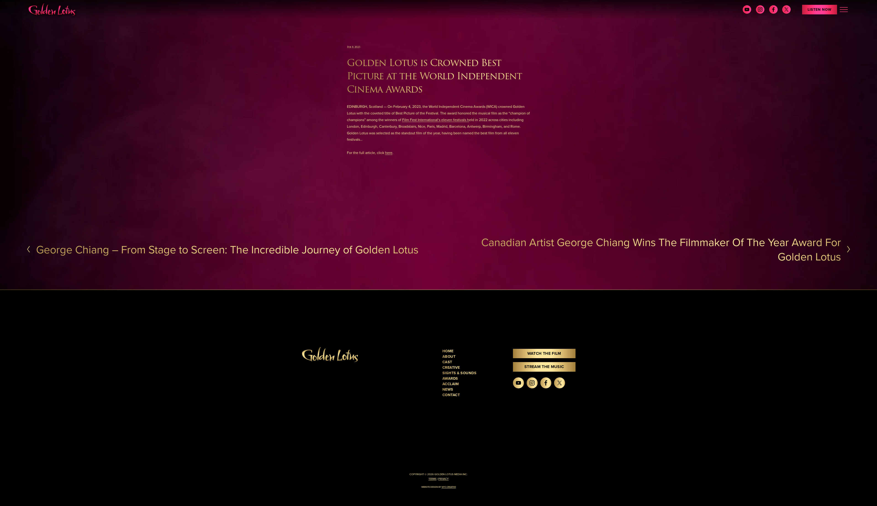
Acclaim (450, 384)
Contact (451, 394)
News (447, 389)
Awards (450, 378)
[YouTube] (747, 9)
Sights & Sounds (459, 373)
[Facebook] (773, 9)
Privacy (443, 479)
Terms (432, 479)
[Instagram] (760, 9)
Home (448, 351)
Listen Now (820, 9)
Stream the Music (544, 366)
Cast (447, 362)
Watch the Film (544, 353)
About (448, 356)
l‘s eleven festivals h (453, 119)
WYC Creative (449, 486)
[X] (786, 9)
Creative (451, 367)
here (388, 152)
